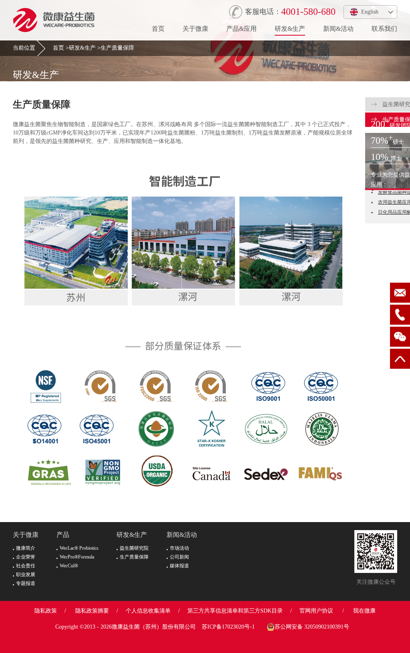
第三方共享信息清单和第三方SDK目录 (235, 611)
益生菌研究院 (134, 548)
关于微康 (195, 28)
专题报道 (25, 583)
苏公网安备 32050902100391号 (312, 627)
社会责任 (25, 566)
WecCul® (69, 566)
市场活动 (179, 548)
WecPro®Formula (77, 557)
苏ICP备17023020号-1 (228, 627)
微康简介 (25, 548)
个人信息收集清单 (148, 611)
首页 (158, 28)
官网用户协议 (316, 611)
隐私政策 (45, 611)
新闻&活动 (338, 28)
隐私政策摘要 (92, 611)
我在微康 (364, 611)
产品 (62, 534)
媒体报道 (179, 566)
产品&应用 (241, 28)
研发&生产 (290, 28)
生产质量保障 (117, 48)
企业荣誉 (25, 557)
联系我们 (384, 28)
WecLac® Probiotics (79, 548)
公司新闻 (179, 557)
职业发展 (25, 574)
